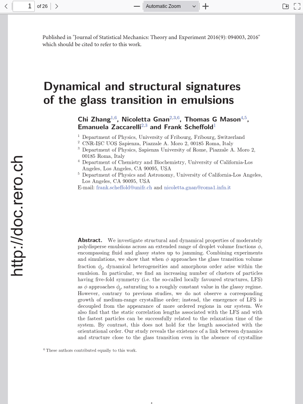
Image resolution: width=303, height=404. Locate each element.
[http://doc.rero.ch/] (17, 216)
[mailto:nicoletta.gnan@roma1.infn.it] (192, 187)
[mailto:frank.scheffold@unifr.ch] (122, 187)
